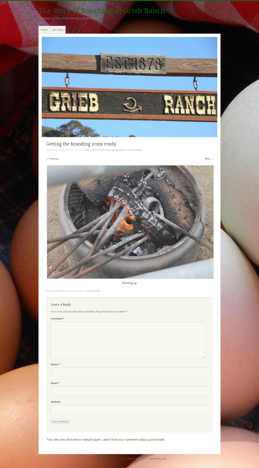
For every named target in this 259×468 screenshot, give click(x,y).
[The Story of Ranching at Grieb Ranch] (129, 87)
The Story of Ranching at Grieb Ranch (101, 11)
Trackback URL (92, 290)
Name (55, 364)
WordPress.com (158, 458)
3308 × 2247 (90, 150)
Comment (57, 318)
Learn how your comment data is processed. (133, 439)
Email (55, 383)
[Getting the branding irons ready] (130, 278)
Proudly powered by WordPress (108, 458)
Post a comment (54, 290)
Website (55, 401)
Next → (209, 158)
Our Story (58, 29)
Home (44, 29)
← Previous (52, 158)
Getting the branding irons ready (121, 150)
